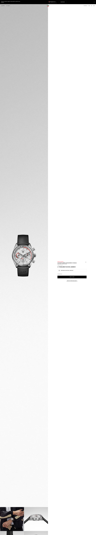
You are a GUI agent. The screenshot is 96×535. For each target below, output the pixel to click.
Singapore (52, 1)
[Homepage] (48, 6)
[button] (91, 6)
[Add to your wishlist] (86, 262)
